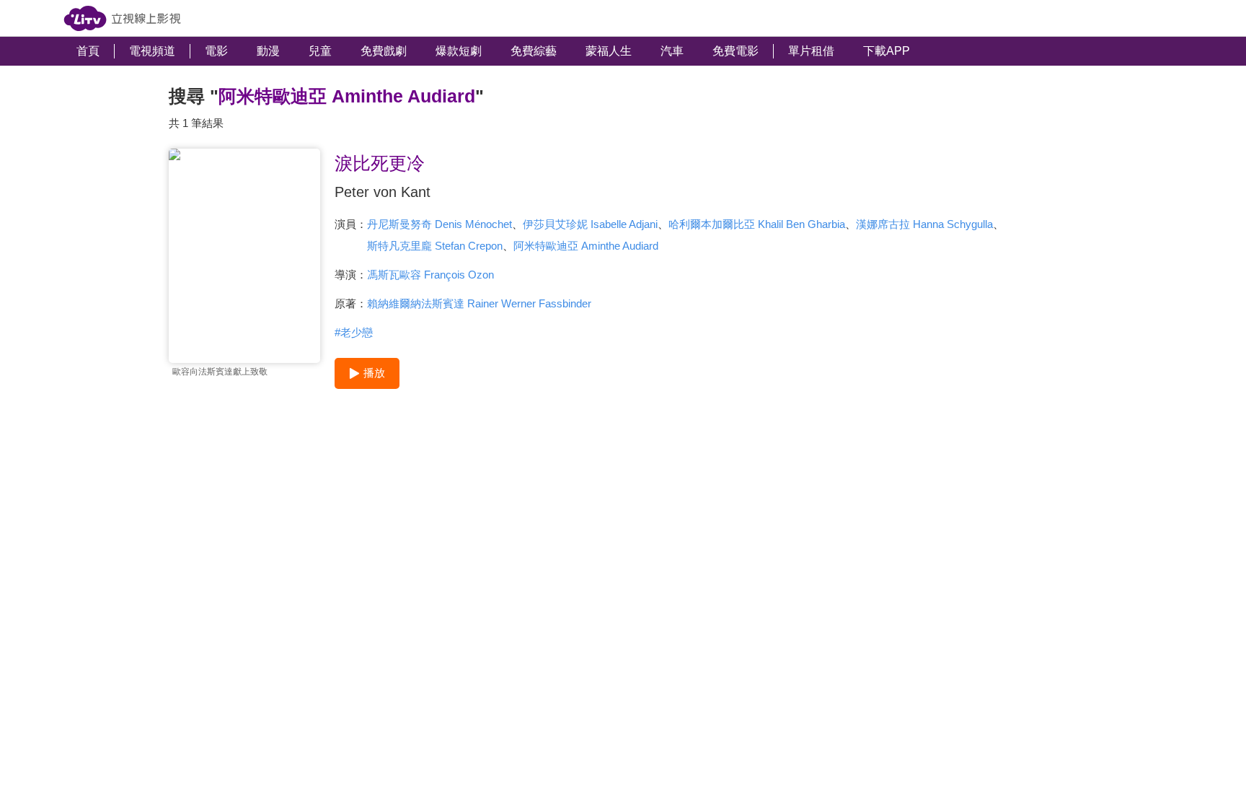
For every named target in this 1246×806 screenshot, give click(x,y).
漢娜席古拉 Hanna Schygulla (924, 224)
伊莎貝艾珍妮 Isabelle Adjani (590, 224)
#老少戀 (354, 332)
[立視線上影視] (122, 18)
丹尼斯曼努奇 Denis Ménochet (439, 224)
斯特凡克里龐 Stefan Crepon (435, 246)
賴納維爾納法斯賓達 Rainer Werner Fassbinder (479, 303)
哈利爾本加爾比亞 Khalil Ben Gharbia (756, 224)
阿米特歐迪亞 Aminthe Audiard (585, 246)
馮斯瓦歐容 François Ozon (430, 274)
